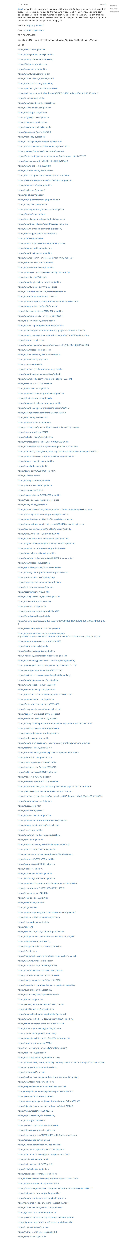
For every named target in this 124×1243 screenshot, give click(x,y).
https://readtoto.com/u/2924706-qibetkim (38, 781)
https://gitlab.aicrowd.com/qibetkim (35, 398)
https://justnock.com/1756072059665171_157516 (41, 888)
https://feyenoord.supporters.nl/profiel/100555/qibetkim (45, 180)
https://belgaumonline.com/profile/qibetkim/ (39, 1193)
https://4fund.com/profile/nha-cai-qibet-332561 (41, 1023)
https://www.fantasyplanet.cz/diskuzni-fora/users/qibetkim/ (46, 660)
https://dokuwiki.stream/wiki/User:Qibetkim (38, 975)
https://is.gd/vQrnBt (27, 907)
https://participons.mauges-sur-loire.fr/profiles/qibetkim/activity (48, 1077)
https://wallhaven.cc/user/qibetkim (34, 108)
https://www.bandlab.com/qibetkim (35, 253)
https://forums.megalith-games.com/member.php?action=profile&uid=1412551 (55, 1188)
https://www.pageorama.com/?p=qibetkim (38, 680)
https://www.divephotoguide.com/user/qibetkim (41, 325)
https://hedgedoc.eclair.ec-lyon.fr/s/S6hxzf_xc (40, 946)
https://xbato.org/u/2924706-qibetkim (36, 878)
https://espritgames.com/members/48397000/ (40, 670)
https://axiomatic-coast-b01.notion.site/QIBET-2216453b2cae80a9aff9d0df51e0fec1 (58, 93)
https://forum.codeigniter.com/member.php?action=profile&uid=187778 (52, 156)
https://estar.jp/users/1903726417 (34, 592)
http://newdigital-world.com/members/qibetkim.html (43, 1203)
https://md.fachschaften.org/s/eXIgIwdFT (37, 1232)
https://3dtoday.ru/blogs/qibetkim (34, 616)
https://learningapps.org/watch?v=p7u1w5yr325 (41, 209)
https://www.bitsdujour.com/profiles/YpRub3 (39, 374)
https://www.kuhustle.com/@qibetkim (36, 699)
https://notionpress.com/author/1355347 (37, 296)
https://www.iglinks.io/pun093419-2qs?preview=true (43, 572)
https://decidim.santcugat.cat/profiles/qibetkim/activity (44, 529)
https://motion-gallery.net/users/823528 (37, 762)
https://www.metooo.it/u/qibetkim (34, 563)
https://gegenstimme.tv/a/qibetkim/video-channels (42, 1086)
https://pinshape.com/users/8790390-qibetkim (40, 311)
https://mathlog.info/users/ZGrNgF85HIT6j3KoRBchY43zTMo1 (47, 665)
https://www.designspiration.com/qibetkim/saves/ (42, 243)
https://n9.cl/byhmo (27, 951)
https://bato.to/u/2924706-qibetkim (35, 383)
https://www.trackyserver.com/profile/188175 (39, 641)
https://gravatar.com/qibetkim (32, 69)
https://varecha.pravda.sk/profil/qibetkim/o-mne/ (41, 219)
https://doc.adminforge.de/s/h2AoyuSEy (37, 1033)
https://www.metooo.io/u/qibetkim (34, 350)
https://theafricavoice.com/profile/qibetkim (38, 728)
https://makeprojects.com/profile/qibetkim (38, 733)
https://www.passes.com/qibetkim (34, 480)
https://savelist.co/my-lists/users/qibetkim (38, 1125)
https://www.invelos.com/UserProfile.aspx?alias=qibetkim (45, 519)
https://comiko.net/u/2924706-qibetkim (37, 849)
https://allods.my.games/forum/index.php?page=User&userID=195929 (51, 330)
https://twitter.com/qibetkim (31, 49)
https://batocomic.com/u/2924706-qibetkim (39, 628)
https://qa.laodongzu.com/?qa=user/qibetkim (39, 567)
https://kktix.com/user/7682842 (33, 417)
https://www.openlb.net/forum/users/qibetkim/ (40, 1207)
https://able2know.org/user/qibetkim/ (36, 437)
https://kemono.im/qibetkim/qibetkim (36, 1096)
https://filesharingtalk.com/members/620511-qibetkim (43, 175)
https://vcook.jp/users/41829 (32, 1120)
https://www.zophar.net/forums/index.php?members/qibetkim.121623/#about (55, 786)
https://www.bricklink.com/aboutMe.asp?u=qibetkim (43, 224)
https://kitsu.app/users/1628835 (33, 893)
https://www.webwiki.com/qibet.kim (35, 248)
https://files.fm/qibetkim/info (32, 214)
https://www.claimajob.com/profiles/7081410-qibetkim (44, 1038)
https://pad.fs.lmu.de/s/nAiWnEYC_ (34, 941)
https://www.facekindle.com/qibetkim (36, 1082)
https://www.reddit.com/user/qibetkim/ (36, 103)
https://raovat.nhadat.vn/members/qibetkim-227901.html (45, 694)
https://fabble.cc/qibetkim (30, 999)
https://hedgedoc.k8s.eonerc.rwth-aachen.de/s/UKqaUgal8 (46, 936)
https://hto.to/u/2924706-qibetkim (34, 777)
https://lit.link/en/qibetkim (30, 869)
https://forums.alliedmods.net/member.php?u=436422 (44, 146)
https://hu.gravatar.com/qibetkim (33, 922)
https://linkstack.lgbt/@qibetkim (33, 1169)
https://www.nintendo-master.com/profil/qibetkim (41, 548)
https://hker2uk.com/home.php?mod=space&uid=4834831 (46, 1217)
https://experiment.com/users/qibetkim (36, 321)
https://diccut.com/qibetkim (31, 902)
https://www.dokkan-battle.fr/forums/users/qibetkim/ (43, 538)
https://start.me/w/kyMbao (31, 810)
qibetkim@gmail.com (34, 30)
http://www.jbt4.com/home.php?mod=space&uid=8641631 (46, 1091)
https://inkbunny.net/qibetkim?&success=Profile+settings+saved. (49, 427)
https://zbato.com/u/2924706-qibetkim (37, 471)
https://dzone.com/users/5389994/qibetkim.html (41, 931)
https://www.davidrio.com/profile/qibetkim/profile (42, 1198)
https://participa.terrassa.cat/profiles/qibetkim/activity (44, 675)
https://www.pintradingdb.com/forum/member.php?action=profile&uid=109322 (55, 723)
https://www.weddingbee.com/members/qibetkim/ (42, 291)
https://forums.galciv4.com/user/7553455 (38, 718)
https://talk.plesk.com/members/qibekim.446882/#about (45, 791)
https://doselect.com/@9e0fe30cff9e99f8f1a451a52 (43, 161)
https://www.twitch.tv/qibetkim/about (36, 78)
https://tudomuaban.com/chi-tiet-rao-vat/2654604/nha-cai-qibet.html (51, 524)
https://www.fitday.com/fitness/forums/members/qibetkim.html (48, 301)
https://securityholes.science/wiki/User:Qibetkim (41, 1004)
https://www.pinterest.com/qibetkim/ (35, 59)
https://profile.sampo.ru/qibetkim (34, 738)
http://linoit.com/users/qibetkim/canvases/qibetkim (42, 656)
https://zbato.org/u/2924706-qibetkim (36, 864)
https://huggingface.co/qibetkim (33, 117)
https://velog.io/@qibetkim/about (34, 1140)
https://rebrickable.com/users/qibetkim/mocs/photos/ (43, 844)
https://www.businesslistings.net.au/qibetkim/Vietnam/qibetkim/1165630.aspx (55, 509)
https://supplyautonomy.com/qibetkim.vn (37, 1067)
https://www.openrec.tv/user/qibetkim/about (39, 354)
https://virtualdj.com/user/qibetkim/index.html (40, 141)
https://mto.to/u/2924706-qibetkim (35, 485)
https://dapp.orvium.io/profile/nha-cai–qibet (39, 714)
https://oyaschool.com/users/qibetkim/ (36, 1115)
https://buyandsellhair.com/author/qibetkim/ (39, 917)
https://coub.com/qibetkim (30, 238)
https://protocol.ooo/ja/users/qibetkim (36, 651)
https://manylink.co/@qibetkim (32, 504)
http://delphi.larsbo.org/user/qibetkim (36, 1009)
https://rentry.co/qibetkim (30, 830)
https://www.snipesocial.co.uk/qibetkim (37, 553)
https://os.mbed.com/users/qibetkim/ (35, 262)
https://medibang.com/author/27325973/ (37, 767)
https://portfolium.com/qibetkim (33, 388)
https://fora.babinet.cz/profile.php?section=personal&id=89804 (48, 752)
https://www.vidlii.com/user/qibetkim (35, 170)
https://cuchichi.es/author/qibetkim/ (35, 990)
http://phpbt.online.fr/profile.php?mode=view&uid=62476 (45, 1222)
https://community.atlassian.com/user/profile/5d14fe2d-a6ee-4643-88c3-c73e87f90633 (60, 796)
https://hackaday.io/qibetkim (31, 137)
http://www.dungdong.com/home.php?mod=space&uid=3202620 (49, 1101)
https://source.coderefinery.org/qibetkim (37, 1174)
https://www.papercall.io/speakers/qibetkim (39, 596)
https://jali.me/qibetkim (29, 475)
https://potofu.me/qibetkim (31, 340)
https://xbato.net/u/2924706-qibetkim (36, 859)
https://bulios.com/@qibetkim (32, 1053)
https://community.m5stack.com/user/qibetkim (40, 369)
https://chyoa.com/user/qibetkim (33, 1227)
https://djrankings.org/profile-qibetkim (36, 1130)
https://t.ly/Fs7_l (25, 927)
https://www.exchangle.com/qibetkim (36, 461)
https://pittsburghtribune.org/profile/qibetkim (39, 1028)
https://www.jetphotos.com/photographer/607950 (42, 413)
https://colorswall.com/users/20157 (35, 748)
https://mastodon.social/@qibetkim (35, 127)
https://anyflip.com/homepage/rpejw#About (39, 199)
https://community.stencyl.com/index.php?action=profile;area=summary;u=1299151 (57, 451)
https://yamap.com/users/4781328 (34, 132)
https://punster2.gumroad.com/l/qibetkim (38, 88)
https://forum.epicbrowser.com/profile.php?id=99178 (43, 514)
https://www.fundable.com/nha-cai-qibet (37, 287)
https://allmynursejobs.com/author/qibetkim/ (39, 709)
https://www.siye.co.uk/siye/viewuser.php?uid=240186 (44, 272)
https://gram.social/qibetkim (31, 1072)
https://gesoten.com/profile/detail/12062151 (39, 611)
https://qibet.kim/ (35, 25)
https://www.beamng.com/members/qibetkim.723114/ (43, 408)
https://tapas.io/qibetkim (30, 806)
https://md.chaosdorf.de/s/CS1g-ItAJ (35, 1164)
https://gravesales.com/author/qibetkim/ (37, 1212)
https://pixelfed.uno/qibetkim (32, 1236)
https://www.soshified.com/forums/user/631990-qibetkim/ (46, 1019)
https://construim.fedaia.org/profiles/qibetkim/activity (44, 1154)
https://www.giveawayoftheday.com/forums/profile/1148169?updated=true (53, 335)
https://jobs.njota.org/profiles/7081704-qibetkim (41, 1149)
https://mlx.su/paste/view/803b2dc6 (35, 1111)
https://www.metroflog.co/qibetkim (35, 185)
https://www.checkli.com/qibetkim (34, 422)
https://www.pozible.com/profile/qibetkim (38, 306)
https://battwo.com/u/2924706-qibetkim (37, 772)
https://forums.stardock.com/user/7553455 (38, 704)
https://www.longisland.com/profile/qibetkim (39, 282)
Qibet (20, 9)
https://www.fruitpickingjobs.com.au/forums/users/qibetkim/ (47, 912)
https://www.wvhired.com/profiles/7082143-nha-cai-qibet (45, 558)
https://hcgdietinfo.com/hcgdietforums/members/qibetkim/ (46, 543)
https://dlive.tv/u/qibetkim (30, 840)
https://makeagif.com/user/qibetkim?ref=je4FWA (41, 151)
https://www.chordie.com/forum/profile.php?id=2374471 (45, 379)
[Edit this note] (105, 4)
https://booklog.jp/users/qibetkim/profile (37, 233)
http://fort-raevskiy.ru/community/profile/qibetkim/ (42, 1048)
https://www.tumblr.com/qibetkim (34, 74)
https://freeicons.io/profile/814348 (34, 601)
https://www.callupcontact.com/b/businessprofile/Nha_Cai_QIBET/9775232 (53, 345)
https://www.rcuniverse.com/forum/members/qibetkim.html (46, 456)
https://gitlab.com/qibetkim (31, 195)
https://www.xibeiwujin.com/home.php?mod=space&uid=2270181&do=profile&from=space (61, 1062)
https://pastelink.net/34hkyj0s (32, 277)
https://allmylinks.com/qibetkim (33, 204)
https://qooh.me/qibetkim (30, 364)
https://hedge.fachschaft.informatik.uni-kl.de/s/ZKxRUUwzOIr (47, 956)
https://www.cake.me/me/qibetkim (34, 815)
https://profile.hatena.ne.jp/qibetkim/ (35, 83)
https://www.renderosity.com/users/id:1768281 (40, 316)
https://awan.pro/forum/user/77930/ (35, 1043)
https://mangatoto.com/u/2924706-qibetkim (39, 495)
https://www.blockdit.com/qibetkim (35, 873)
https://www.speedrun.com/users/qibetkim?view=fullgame (46, 258)
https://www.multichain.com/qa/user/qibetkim (40, 403)
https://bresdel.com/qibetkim (32, 606)
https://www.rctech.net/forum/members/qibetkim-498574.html (48, 446)
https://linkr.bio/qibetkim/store (32, 122)
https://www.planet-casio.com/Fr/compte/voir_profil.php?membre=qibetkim (54, 743)
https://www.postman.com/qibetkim (35, 801)
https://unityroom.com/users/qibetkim (36, 587)
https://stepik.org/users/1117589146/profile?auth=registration (47, 1135)
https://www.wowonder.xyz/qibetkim (35, 961)
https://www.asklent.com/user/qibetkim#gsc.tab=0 (42, 1014)
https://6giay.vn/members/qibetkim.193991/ (38, 534)
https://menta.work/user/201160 (33, 432)
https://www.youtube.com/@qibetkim (36, 54)
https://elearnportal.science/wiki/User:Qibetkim (40, 970)
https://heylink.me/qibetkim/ (31, 190)
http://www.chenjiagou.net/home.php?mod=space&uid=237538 (48, 1178)
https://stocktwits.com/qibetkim (33, 466)
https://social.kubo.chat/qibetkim (34, 1159)
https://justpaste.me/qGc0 (30, 490)
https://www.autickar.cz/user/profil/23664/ (38, 1183)
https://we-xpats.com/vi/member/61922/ (37, 965)
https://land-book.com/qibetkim (33, 898)
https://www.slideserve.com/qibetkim (36, 267)
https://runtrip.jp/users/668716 (32, 112)
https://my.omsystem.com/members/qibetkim (39, 582)
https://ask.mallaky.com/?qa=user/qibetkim (38, 994)
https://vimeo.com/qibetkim (31, 98)
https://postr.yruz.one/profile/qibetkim (36, 689)
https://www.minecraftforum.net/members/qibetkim (42, 820)
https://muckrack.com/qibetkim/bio (35, 757)
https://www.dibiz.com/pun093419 (34, 166)
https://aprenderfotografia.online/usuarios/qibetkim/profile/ (46, 985)
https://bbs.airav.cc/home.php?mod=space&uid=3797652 (45, 1106)
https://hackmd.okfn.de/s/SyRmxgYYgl (36, 577)
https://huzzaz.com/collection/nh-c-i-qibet (38, 500)
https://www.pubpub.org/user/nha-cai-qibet (39, 825)
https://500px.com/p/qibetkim (32, 64)
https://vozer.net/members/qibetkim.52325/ (39, 1057)
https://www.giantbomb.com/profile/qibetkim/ (40, 229)
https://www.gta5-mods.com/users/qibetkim (39, 835)
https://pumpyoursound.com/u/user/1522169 (39, 980)
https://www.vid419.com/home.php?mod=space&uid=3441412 (47, 883)
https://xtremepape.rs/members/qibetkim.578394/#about (45, 854)
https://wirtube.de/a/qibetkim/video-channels (39, 1145)
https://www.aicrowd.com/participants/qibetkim (41, 393)
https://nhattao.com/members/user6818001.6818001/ (43, 442)
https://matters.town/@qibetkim (33, 646)
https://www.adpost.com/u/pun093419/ (37, 685)
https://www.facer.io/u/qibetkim (33, 359)
